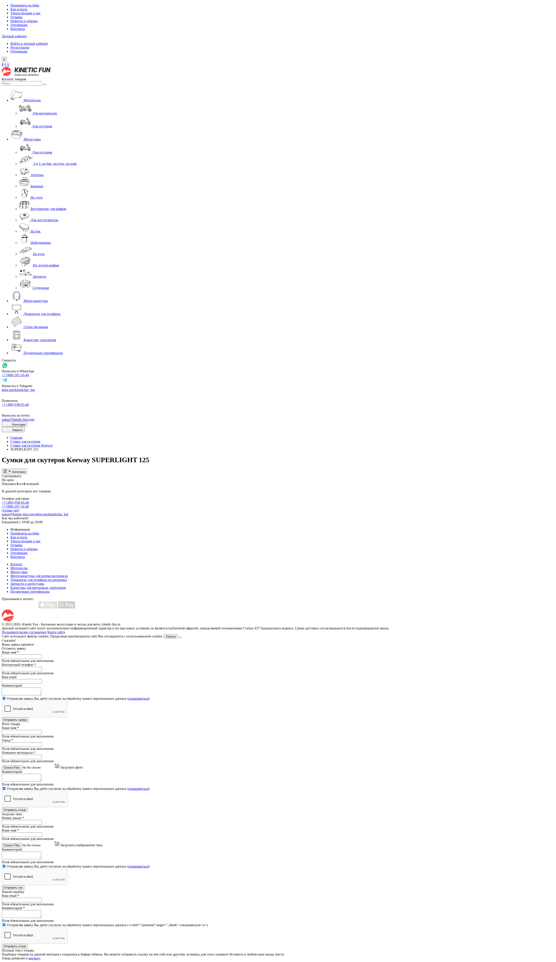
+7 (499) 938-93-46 (15, 404)
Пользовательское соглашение (24, 632)
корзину (34, 958)
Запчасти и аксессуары (27, 584)
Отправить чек (13, 887)
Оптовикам (18, 25)
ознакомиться (138, 698)
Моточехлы (19, 568)
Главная (16, 437)
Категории (18, 424)
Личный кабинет (14, 36)
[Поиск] (44, 84)
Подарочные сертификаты (30, 591)
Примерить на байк (24, 5)
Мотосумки (19, 572)
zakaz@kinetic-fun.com (18, 419)
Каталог (16, 564)
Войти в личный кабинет (29, 43)
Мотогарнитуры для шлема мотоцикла (39, 576)
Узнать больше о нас (25, 13)
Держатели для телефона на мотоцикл (38, 580)
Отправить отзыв (14, 810)
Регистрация (19, 47)
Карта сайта (56, 632)
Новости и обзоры (24, 21)
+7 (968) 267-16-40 (15, 375)
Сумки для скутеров (25, 441)
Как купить (18, 9)
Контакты (17, 29)
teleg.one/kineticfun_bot (18, 390)
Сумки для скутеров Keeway (31, 445)
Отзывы (16, 17)
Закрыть (17, 430)
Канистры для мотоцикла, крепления (38, 587)
